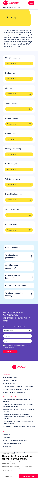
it (24, 452)
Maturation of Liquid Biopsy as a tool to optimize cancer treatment (18, 422)
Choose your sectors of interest (13, 327)
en (14, 452)
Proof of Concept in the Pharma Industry (15, 392)
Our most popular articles (10, 397)
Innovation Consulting (10, 380)
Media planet (7, 447)
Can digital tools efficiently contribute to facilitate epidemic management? (18, 405)
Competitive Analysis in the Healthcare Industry (18, 386)
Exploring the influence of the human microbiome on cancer (18, 410)
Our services (6, 374)
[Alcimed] (11, 3)
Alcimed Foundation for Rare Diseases (15, 441)
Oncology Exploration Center (12, 444)
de (21, 452)
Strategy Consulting (9, 383)
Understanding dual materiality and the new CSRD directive (18, 401)
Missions (10, 7)
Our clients (6, 438)
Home (4, 7)
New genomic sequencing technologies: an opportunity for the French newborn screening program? (17, 416)
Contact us (6, 435)
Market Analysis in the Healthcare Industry (16, 389)
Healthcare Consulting (10, 377)
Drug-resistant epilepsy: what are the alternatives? (19, 426)
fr (17, 452)
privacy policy (10, 347)
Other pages (6, 432)
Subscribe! (8, 351)
